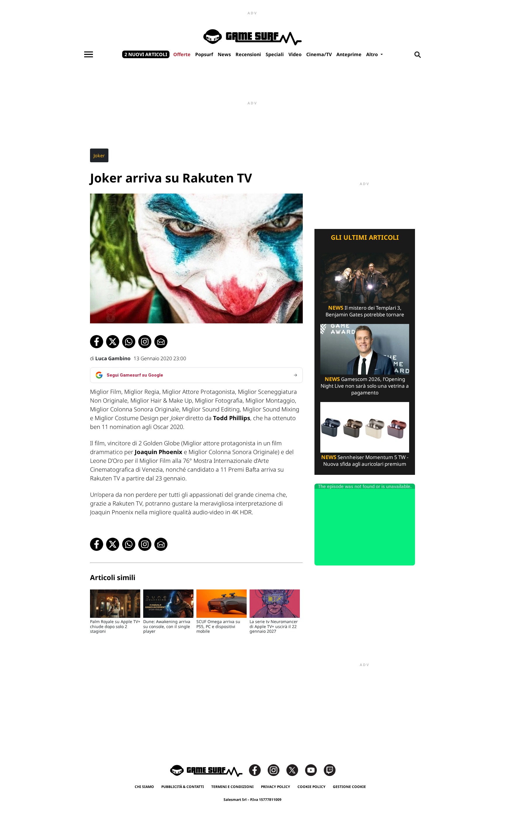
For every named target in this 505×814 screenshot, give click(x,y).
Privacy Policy (275, 786)
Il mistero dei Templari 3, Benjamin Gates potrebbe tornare (365, 311)
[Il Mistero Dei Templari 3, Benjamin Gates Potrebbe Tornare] (364, 277)
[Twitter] (295, 769)
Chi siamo (144, 786)
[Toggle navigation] (88, 54)
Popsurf (204, 54)
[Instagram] (276, 769)
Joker (99, 155)
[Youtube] (314, 769)
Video (295, 54)
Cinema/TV (319, 54)
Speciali (275, 54)
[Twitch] (329, 769)
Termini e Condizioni (232, 786)
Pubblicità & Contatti (182, 786)
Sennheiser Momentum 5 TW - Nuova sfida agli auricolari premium (364, 460)
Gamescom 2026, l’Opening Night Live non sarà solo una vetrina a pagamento (365, 386)
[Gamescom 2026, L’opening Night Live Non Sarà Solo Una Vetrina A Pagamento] (364, 348)
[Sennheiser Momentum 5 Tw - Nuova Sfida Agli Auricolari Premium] (364, 427)
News (224, 54)
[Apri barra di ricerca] (417, 54)
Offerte (182, 54)
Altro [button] (372, 54)
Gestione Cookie (349, 786)
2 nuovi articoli (145, 54)
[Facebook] (258, 769)
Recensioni (248, 54)
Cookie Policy (312, 786)
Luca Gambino (113, 358)
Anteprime (349, 54)
